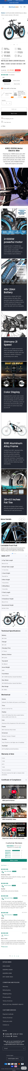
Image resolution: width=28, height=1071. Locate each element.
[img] (4, 869)
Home (3, 13)
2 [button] (12, 956)
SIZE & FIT (5, 556)
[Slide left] (10, 44)
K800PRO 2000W (8, 969)
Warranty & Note (7, 754)
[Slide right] (17, 44)
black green (8, 84)
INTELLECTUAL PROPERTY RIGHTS (13, 1004)
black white (18, 84)
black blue (7, 81)
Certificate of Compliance (11, 780)
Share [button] (4, 126)
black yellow (17, 81)
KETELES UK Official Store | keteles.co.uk (13, 1068)
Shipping (9, 72)
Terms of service (7, 1001)
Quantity (4, 100)
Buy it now (14, 113)
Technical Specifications (10, 631)
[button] (3, 7)
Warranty (5, 986)
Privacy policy (7, 997)
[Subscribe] (23, 1048)
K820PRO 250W (7, 973)
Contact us (6, 1025)
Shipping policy (7, 993)
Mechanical (5, 695)
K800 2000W (6, 966)
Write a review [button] (14, 860)
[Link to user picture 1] (4, 949)
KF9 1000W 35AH (8, 977)
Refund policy (7, 990)
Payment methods (8, 1014)
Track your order (7, 1021)
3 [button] (14, 956)
